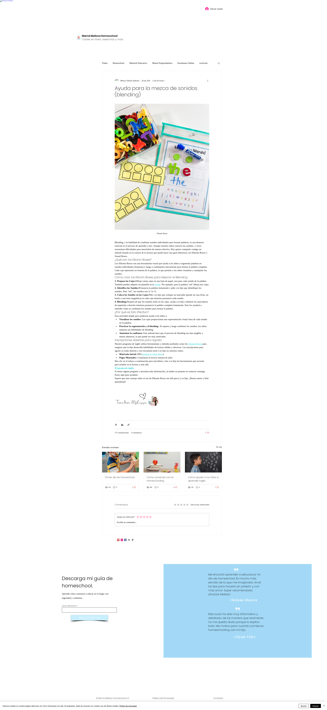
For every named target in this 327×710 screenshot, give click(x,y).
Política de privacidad (128, 706)
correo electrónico (69, 606)
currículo (203, 63)
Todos (105, 63)
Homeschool (118, 63)
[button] (219, 63)
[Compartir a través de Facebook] (116, 425)
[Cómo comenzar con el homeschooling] (162, 462)
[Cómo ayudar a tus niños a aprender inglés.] (203, 462)
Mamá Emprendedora (162, 63)
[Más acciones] (207, 80)
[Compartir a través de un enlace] (128, 425)
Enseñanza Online (185, 63)
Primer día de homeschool (120, 477)
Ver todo (219, 447)
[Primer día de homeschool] (120, 462)
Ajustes (304, 706)
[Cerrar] (323, 706)
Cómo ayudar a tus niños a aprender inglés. (203, 479)
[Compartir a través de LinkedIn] (122, 425)
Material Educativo (138, 63)
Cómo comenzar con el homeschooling (160, 479)
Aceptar (315, 706)
